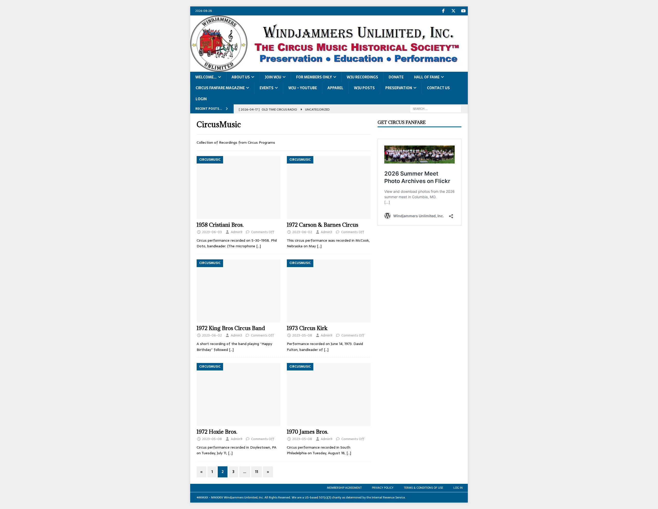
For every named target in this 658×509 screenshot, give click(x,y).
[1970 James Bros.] (329, 394)
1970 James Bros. (307, 431)
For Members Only (314, 77)
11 (256, 472)
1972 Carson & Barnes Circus (322, 224)
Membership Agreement (344, 487)
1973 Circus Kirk (307, 328)
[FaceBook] (443, 10)
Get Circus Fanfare (402, 122)
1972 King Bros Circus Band (231, 328)
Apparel (335, 88)
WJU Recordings (362, 77)
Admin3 (326, 232)
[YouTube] (463, 10)
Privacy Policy (383, 487)
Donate (396, 77)
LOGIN (201, 99)
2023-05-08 (302, 335)
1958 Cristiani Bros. (220, 224)
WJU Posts (364, 88)
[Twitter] (453, 10)
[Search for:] (435, 108)
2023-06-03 (212, 232)
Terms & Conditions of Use (423, 487)
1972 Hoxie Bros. (217, 431)
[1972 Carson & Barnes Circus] (329, 187)
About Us (241, 77)
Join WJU (273, 77)
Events (266, 88)
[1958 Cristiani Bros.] (239, 187)
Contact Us (438, 88)
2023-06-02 (302, 232)
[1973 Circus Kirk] (329, 290)
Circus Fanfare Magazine (220, 88)
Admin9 (236, 232)
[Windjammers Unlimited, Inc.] (329, 68)
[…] (258, 246)
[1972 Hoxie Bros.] (239, 394)
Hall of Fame (427, 77)
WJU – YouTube (302, 88)
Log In (458, 487)
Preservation (398, 88)
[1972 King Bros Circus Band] (239, 290)
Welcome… (206, 77)
